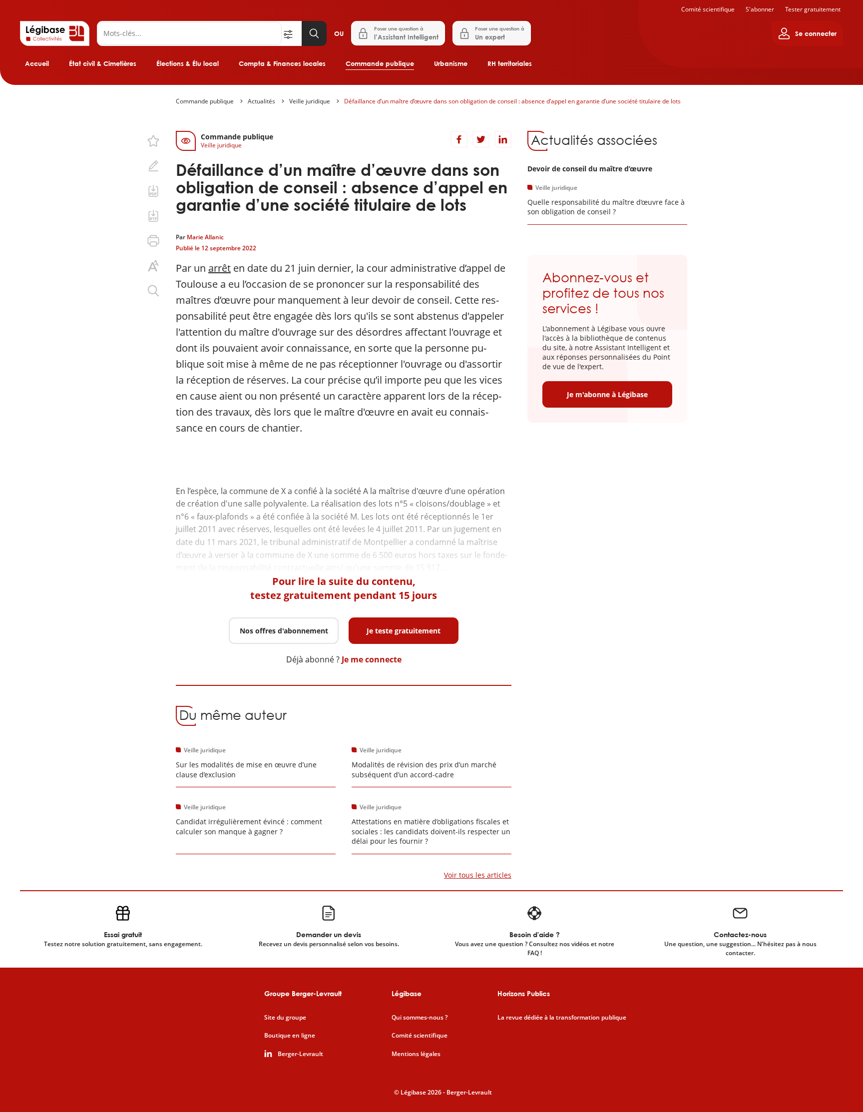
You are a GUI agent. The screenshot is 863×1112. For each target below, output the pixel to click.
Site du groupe (285, 1018)
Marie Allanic (205, 237)
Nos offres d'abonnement (284, 630)
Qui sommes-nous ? (419, 1018)
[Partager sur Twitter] (480, 139)
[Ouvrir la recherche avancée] (292, 33)
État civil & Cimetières (102, 63)
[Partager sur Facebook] (458, 139)
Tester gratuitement (813, 9)
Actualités (261, 101)
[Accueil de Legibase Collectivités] (54, 33)
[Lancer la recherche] (314, 33)
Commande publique (380, 63)
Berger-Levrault (300, 1054)
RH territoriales (509, 63)
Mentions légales (416, 1054)
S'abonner (760, 9)
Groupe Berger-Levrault (303, 993)
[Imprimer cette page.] (153, 241)
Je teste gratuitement (403, 630)
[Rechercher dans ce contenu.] (153, 291)
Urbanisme (450, 63)
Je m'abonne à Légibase (607, 394)
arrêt (219, 268)
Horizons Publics (523, 993)
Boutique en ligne (289, 1036)
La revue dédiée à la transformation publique (561, 1018)
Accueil (37, 63)
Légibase (407, 993)
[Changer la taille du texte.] (153, 266)
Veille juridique (309, 101)
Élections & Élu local (187, 63)
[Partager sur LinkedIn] (502, 139)
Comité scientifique (708, 9)
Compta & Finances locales (282, 63)
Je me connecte (372, 659)
